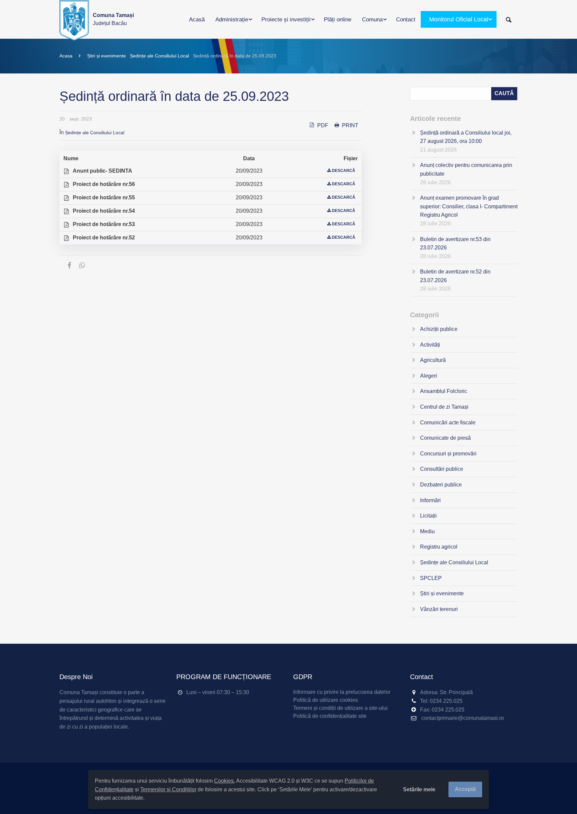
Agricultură (433, 360)
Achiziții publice (438, 329)
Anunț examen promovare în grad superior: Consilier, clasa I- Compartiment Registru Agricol (469, 206)
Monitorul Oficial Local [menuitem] (458, 19)
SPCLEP (431, 578)
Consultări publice (441, 469)
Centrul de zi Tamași (444, 407)
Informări (430, 500)
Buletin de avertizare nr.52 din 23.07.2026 (455, 276)
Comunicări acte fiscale (447, 422)
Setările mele (419, 789)
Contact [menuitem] (405, 19)
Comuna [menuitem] (372, 19)
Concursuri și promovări (448, 453)
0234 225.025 (446, 701)
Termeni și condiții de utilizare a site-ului (340, 708)
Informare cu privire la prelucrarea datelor (341, 692)
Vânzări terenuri (439, 609)
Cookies (224, 781)
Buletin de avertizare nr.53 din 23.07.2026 (455, 243)
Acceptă (465, 789)
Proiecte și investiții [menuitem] (286, 19)
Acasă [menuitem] (197, 19)
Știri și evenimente (106, 55)
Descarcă (343, 170)
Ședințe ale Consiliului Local (159, 55)
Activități (430, 345)
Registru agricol (438, 547)
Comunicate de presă (445, 438)
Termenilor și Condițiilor (168, 789)
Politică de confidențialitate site (330, 716)
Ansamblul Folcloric (443, 391)
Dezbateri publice (441, 484)
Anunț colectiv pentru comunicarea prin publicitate (466, 169)
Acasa (65, 55)
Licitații (428, 516)
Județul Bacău (113, 19)
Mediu (427, 531)
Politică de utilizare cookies (325, 700)
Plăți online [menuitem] (337, 19)
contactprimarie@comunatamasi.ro (462, 718)
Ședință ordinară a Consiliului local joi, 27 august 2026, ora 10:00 (466, 137)
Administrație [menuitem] (231, 19)
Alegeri (428, 376)
